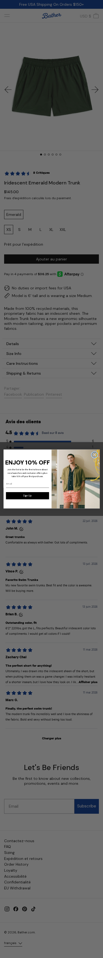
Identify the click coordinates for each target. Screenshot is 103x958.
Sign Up (27, 495)
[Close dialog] (94, 455)
